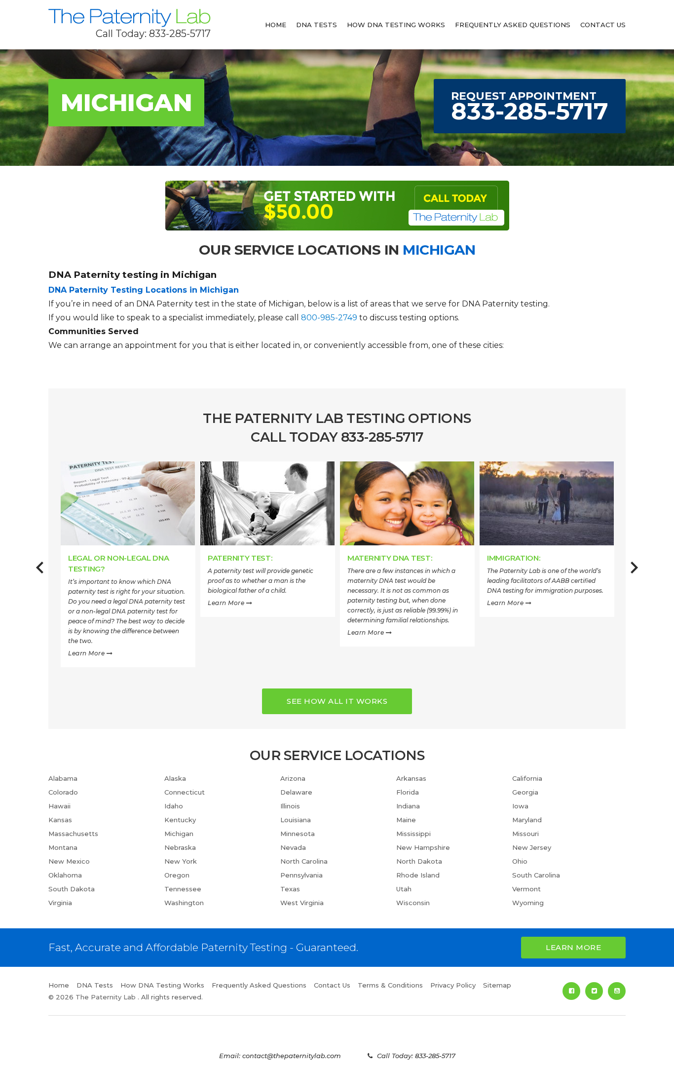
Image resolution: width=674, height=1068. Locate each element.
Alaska (175, 778)
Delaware (296, 792)
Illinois (290, 806)
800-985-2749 (329, 317)
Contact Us (603, 25)
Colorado (63, 792)
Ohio (519, 861)
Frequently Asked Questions (512, 25)
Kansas (60, 820)
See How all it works (337, 701)
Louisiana (295, 820)
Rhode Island (418, 875)
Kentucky (180, 820)
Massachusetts (73, 834)
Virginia (60, 903)
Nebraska (180, 847)
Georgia (525, 792)
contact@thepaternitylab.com (291, 1056)
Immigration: (513, 558)
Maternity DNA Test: (389, 558)
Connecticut (184, 792)
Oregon (176, 875)
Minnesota (297, 834)
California (527, 778)
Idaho (173, 806)
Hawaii (59, 806)
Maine (406, 820)
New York (180, 861)
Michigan (178, 834)
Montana (62, 847)
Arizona (292, 778)
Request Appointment (529, 107)
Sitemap (497, 985)
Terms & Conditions (390, 985)
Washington (184, 903)
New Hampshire (423, 847)
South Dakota (71, 889)
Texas (290, 889)
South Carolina (536, 875)
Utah (404, 889)
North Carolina (304, 861)
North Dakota (419, 861)
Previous (39, 572)
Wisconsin (413, 903)
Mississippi (413, 834)
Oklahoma (65, 875)
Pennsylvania (301, 875)
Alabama (62, 778)
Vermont (526, 889)
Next (634, 572)
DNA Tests (316, 25)
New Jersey (531, 847)
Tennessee (182, 889)
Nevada (293, 847)
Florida (407, 792)
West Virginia (302, 903)
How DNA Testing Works (396, 25)
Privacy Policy (453, 985)
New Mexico (69, 861)
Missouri (525, 834)
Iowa (520, 806)
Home (275, 25)
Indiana (408, 806)
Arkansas (411, 778)
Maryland (527, 820)
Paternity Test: (240, 558)
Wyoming (528, 903)
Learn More (87, 653)
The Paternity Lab (129, 18)
